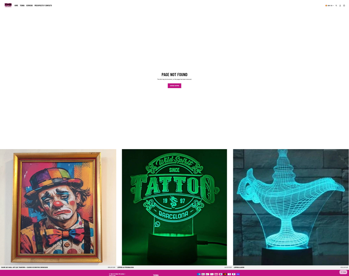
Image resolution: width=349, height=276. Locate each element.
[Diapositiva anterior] (2, 207)
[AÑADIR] (113, 262)
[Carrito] (344, 6)
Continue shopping (174, 85)
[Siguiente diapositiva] (113, 207)
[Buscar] (336, 6)
